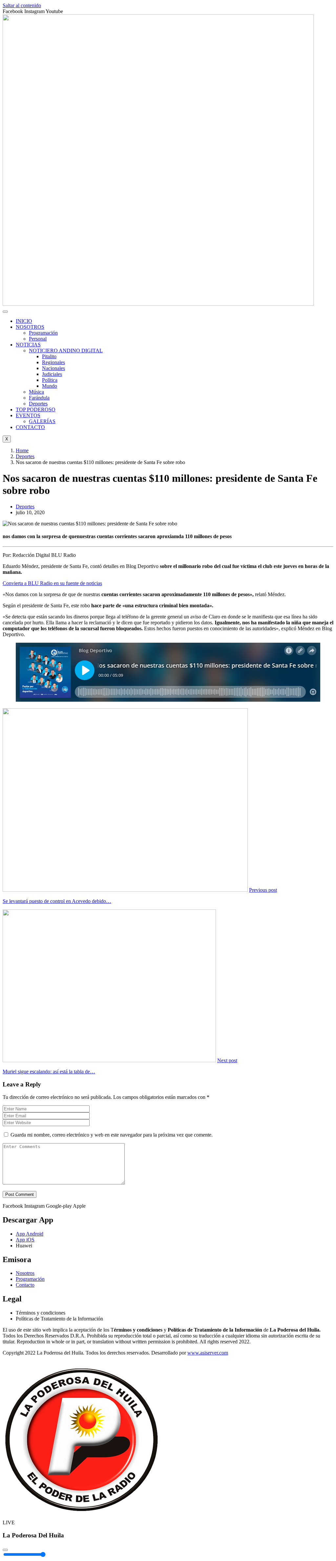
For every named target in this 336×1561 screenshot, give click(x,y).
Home (22, 450)
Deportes (38, 403)
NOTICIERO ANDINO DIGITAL (66, 350)
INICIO (24, 321)
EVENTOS (28, 415)
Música (36, 392)
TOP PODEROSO (35, 409)
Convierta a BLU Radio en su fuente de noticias (52, 583)
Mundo (49, 386)
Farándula (39, 397)
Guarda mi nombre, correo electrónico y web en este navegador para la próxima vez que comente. (111, 1135)
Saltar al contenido (22, 5)
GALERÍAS (42, 421)
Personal (38, 338)
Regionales (53, 362)
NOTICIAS (28, 344)
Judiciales (52, 374)
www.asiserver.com (207, 1353)
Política (49, 380)
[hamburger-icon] (5, 312)
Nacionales (53, 368)
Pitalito (49, 356)
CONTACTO (30, 427)
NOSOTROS (30, 327)
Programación (43, 333)
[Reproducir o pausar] (5, 1550)
